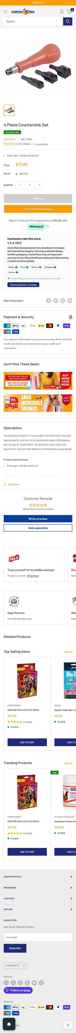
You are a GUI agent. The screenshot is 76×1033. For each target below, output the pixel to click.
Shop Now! (33, 575)
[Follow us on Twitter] (13, 982)
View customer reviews (23, 284)
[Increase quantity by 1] (39, 185)
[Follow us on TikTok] (41, 982)
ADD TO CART (27, 742)
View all (68, 651)
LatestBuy (9, 139)
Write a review (38, 518)
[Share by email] (69, 300)
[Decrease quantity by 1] (20, 185)
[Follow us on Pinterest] (27, 982)
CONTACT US (38, 2)
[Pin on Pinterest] (55, 300)
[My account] (62, 11)
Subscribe (15, 948)
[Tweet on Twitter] (62, 300)
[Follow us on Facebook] (6, 982)
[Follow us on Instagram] (20, 982)
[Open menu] (5, 11)
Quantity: (8, 184)
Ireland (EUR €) (12, 965)
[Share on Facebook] (48, 300)
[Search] (67, 21)
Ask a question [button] (38, 528)
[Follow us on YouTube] (34, 982)
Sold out (38, 198)
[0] (69, 11)
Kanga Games (14, 705)
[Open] (9, 1024)
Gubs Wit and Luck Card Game (23, 709)
